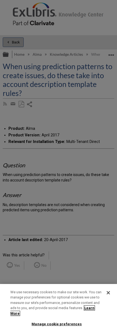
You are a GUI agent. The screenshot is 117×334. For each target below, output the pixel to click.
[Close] (108, 293)
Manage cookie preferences (57, 324)
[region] (58, 309)
